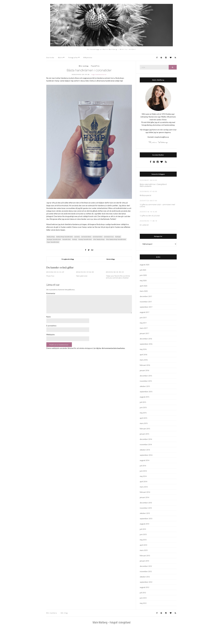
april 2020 (143, 286)
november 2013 (146, 508)
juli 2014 (143, 465)
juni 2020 (143, 275)
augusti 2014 (144, 460)
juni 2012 (143, 598)
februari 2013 (145, 555)
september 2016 (146, 344)
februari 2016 (145, 365)
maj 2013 (143, 540)
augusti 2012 (144, 587)
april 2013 (143, 545)
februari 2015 (145, 428)
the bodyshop (99, 239)
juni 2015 (143, 407)
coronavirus (109, 236)
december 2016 (146, 339)
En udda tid (144, 225)
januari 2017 (144, 333)
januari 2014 (144, 497)
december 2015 (146, 376)
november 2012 (146, 571)
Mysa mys (50, 276)
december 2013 (146, 502)
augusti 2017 (144, 312)
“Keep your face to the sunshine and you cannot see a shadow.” (118, 277)
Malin (60, 57)
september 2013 (146, 518)
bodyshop (51, 236)
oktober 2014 (145, 450)
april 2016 (143, 354)
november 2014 (146, 444)
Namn (48, 317)
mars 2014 (144, 487)
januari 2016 (144, 370)
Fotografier (73, 57)
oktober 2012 (145, 577)
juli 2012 (143, 592)
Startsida (50, 57)
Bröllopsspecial (145, 195)
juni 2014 (143, 471)
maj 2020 (143, 280)
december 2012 (146, 566)
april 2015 (143, 418)
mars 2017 (144, 328)
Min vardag (84, 66)
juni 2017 (143, 317)
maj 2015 (143, 413)
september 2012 (146, 582)
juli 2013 (143, 529)
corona (77, 236)
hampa (118, 236)
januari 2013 (144, 561)
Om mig (64, 613)
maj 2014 (143, 476)
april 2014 (143, 481)
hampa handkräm (54, 239)
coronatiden (86, 236)
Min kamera (51, 613)
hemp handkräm (85, 239)
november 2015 (146, 381)
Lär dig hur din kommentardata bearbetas (109, 348)
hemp (74, 239)
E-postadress (51, 326)
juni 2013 (143, 534)
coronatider (97, 236)
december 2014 (146, 439)
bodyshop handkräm (64, 236)
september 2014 (146, 455)
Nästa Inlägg (110, 259)
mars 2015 (144, 423)
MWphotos (87, 57)
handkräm (67, 239)
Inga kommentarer (99, 74)
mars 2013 (144, 550)
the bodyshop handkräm (116, 239)
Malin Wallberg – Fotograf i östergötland (111, 622)
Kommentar (50, 293)
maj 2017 (143, 323)
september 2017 (146, 307)
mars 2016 (144, 360)
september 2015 (146, 391)
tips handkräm (53, 242)
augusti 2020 (144, 264)
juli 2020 (143, 270)
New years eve (81, 276)
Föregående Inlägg (68, 259)
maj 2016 (143, 349)
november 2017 (146, 301)
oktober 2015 (145, 386)
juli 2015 (143, 402)
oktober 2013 (145, 513)
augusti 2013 (144, 524)
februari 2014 (145, 492)
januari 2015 (144, 434)
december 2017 (146, 296)
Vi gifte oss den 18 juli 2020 (150, 216)
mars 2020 (144, 291)
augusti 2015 (144, 397)
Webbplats (50, 335)
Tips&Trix (95, 66)
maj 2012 (143, 603)
